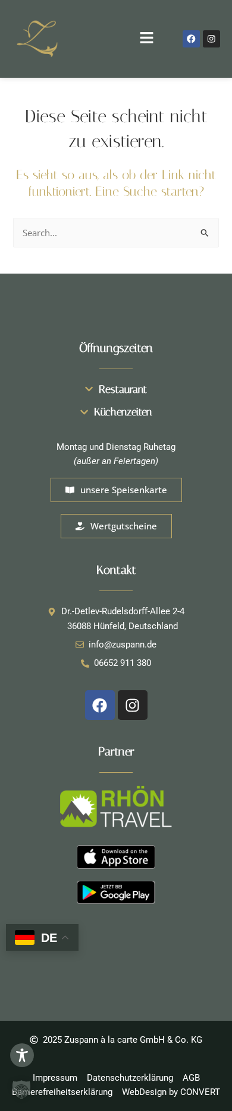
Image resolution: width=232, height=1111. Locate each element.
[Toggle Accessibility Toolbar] (22, 1055)
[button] (116, 38)
